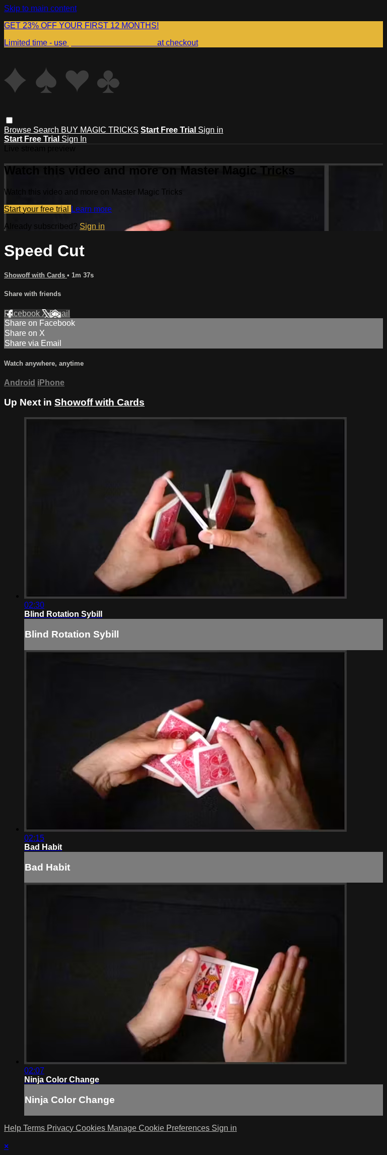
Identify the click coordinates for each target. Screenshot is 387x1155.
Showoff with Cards (35, 275)
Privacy (61, 1128)
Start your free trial (37, 209)
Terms (35, 1128)
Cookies (91, 1128)
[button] (9, 120)
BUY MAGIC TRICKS (100, 130)
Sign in (210, 130)
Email (59, 313)
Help (13, 1128)
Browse (18, 130)
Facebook (23, 313)
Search (47, 130)
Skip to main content (40, 8)
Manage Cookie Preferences (159, 1128)
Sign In (74, 139)
